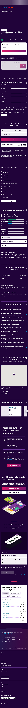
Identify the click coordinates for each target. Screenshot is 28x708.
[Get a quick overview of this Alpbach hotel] (26, 83)
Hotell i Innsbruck (6, 606)
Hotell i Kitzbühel (6, 619)
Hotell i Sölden (5, 620)
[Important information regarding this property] (26, 269)
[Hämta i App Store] (11, 698)
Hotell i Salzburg (5, 604)
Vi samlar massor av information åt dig (11, 639)
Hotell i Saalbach (5, 613)
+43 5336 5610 (4, 38)
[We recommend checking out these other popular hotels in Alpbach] (26, 402)
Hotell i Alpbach (11, 648)
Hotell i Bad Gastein (6, 608)
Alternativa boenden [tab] (15, 593)
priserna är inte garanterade (7, 633)
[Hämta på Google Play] (4, 698)
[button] (2, 7)
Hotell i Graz (4, 615)
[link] (14, 465)
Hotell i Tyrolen (4, 648)
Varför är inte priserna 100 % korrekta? (11, 641)
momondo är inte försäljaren (8, 637)
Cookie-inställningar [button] (5, 158)
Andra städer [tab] (6, 593)
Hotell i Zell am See (6, 611)
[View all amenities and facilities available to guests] (26, 168)
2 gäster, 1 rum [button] (6, 47)
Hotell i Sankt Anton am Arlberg (8, 609)
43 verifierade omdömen (18, 39)
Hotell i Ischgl (5, 617)
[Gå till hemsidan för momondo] (8, 7)
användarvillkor (23, 574)
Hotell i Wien (5, 602)
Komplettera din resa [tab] (15, 596)
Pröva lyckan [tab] (6, 596)
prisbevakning (9, 459)
